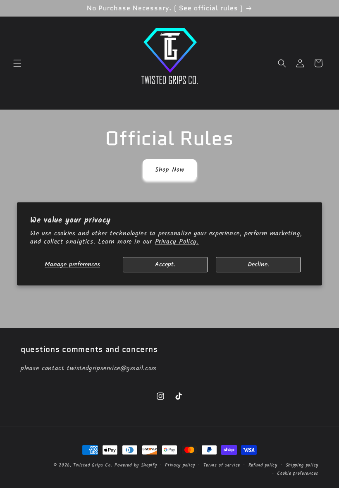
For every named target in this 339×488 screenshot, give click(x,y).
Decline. (258, 264)
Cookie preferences (297, 473)
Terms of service (221, 465)
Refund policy (262, 465)
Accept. (165, 264)
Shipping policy (302, 465)
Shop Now (169, 170)
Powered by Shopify (136, 465)
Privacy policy (180, 465)
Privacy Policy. (177, 242)
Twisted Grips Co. (92, 465)
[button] (17, 63)
